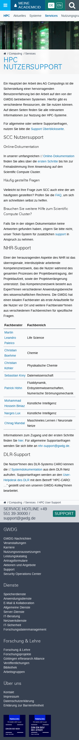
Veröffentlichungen (16, 663)
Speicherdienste (15, 594)
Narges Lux (12, 413)
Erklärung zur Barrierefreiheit (24, 705)
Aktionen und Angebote (20, 565)
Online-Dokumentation (58, 156)
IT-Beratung (12, 616)
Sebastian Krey (14, 375)
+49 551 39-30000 (25, 511)
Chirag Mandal (14, 423)
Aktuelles (19, 15)
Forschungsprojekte (17, 654)
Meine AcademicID (29, 5)
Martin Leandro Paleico (10, 338)
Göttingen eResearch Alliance (24, 658)
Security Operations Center (22, 574)
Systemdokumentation (26, 469)
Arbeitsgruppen (14, 672)
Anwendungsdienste (18, 598)
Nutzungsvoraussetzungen (22, 552)
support (60, 234)
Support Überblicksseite (47, 129)
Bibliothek (10, 667)
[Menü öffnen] (5, 5)
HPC (7, 15)
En (59, 5)
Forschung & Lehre (17, 650)
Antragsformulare (16, 560)
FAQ (58, 195)
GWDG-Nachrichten (17, 538)
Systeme (35, 15)
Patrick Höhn (13, 388)
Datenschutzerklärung (19, 701)
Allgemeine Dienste (17, 607)
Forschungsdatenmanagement (25, 629)
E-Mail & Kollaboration (19, 603)
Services (51, 15)
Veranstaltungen (15, 543)
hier (20, 440)
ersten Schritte (48, 161)
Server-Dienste (14, 612)
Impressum (11, 696)
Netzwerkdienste (15, 620)
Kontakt (9, 692)
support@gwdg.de (20, 518)
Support (64, 513)
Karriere (9, 547)
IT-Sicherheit (12, 625)
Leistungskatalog (15, 556)
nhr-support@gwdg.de (53, 446)
